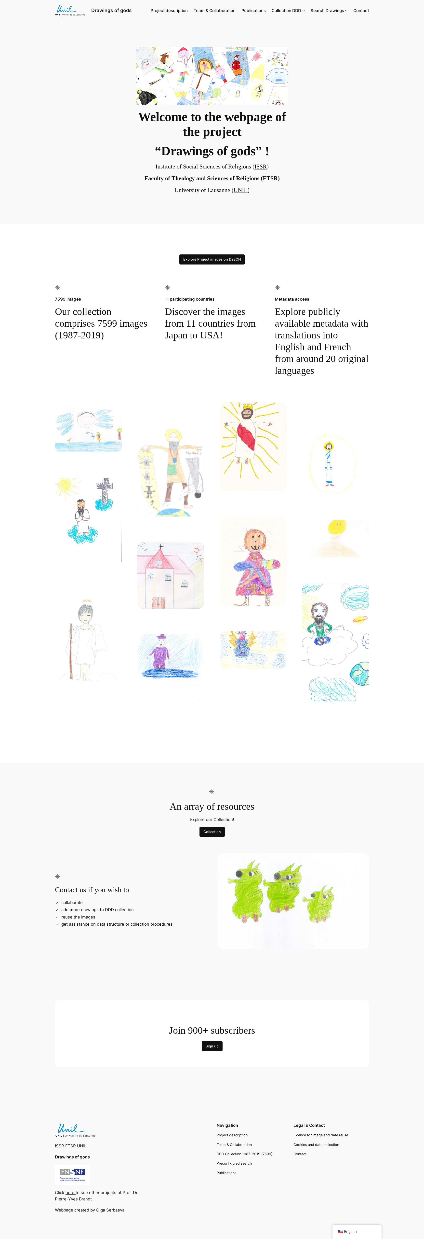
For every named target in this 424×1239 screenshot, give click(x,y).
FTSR (270, 178)
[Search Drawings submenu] (346, 10)
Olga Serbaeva (110, 1210)
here (71, 1192)
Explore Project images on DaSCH (212, 259)
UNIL (241, 190)
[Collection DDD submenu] (303, 10)
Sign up (212, 1046)
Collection (212, 832)
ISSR (260, 166)
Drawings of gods (111, 10)
